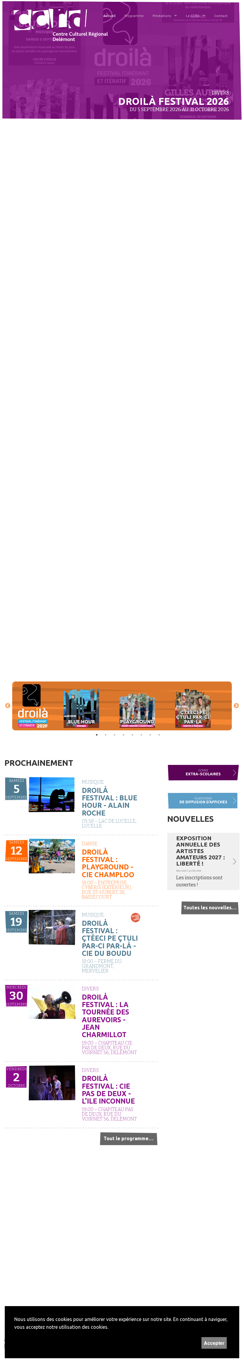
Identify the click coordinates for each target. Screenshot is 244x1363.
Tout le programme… (128, 1138)
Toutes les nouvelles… (209, 907)
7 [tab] (150, 735)
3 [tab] (115, 735)
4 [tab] (123, 735)
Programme (134, 16)
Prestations (162, 16)
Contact (221, 16)
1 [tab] (97, 735)
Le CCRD (192, 16)
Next (236, 706)
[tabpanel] (32, 706)
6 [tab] (141, 735)
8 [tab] (159, 735)
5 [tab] (132, 735)
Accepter (214, 1342)
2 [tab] (106, 735)
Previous (8, 706)
